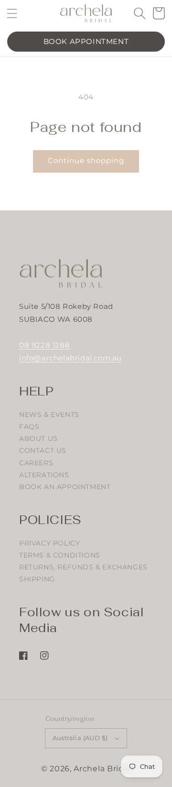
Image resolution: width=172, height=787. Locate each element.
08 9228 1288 (44, 345)
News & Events (49, 414)
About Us (38, 438)
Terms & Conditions (59, 555)
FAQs (29, 426)
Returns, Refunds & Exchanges (83, 567)
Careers (36, 463)
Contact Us (42, 450)
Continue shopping (86, 160)
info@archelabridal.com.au (70, 357)
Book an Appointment (64, 486)
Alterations (44, 474)
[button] (12, 13)
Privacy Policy (49, 543)
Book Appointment (86, 41)
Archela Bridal (102, 768)
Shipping (37, 579)
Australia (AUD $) (80, 738)
